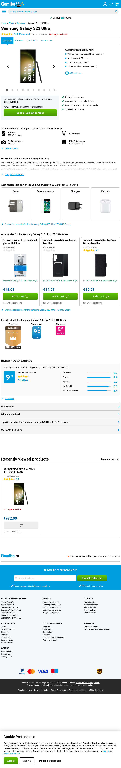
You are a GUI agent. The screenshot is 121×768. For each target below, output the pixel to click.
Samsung (21, 23)
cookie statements (12, 754)
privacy (105, 751)
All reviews (9, 398)
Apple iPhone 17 (7, 602)
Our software (6, 654)
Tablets (88, 598)
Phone (11, 23)
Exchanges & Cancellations (53, 637)
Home (3, 23)
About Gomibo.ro (25, 690)
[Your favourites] (111, 4)
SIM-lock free (75, 73)
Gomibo (5, 648)
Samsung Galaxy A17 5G (11, 618)
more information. (86, 685)
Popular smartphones (13, 598)
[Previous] (8, 66)
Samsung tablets (91, 605)
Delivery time (48, 632)
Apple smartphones (50, 602)
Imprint (45, 690)
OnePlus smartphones (51, 607)
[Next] (54, 66)
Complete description (14, 174)
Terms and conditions (77, 690)
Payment (46, 627)
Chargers (4, 632)
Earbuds (4, 635)
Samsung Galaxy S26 (9, 607)
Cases (3, 627)
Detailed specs (11, 148)
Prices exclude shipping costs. (88, 683)
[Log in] (105, 4)
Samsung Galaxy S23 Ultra (38, 23)
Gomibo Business (91, 627)
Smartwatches (7, 640)
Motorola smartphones (52, 610)
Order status (47, 629)
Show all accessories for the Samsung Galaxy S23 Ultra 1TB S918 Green (37, 224)
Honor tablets (89, 610)
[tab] (7, 90)
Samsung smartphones (52, 605)
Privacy (37, 690)
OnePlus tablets (90, 613)
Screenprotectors (8, 629)
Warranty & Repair (50, 640)
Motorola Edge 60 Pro (10, 615)
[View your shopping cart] (117, 4)
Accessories (8, 623)
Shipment (46, 635)
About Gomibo (7, 651)
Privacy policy (6, 657)
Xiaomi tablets (90, 607)
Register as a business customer (97, 629)
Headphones (6, 637)
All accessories (7, 643)
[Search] (116, 11)
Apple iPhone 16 (7, 605)
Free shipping (16, 303)
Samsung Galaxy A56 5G (11, 610)
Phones (47, 598)
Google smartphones (51, 613)
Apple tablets (89, 602)
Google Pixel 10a (8, 613)
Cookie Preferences (58, 690)
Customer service (52, 623)
